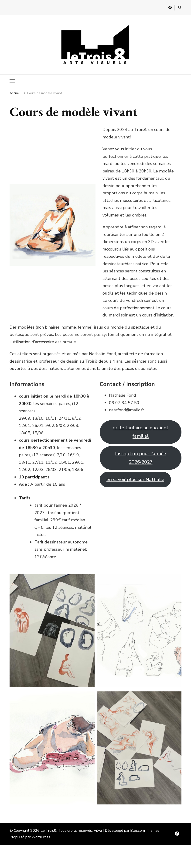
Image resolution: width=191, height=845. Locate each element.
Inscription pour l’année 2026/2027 (140, 457)
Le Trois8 (48, 830)
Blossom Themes (145, 830)
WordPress (40, 837)
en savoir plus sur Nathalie (135, 479)
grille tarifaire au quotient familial (140, 432)
